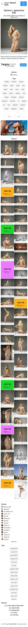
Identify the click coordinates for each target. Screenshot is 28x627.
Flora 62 (6, 523)
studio (5, 89)
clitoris (11, 93)
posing (6, 97)
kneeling (13, 97)
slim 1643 (14, 562)
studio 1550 (14, 572)
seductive (4, 101)
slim (24, 93)
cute (11, 89)
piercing (21, 97)
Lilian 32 (6, 539)
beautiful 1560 (14, 569)
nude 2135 (14, 552)
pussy (18, 85)
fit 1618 (14, 565)
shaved (21, 82)
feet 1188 (14, 593)
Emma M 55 (7, 527)
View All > (14, 541)
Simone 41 (7, 534)
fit (18, 101)
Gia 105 (6, 516)
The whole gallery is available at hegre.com (14, 16)
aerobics (15, 105)
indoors (18, 93)
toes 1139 (14, 596)
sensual (23, 105)
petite (11, 85)
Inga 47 (6, 532)
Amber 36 (6, 537)
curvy (16, 89)
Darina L (15, 75)
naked (4, 93)
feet (23, 85)
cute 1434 (14, 582)
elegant (24, 101)
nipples (7, 82)
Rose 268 (6, 509)
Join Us (23, 3)
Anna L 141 (7, 514)
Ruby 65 (6, 521)
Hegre (10, 3)
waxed (6, 109)
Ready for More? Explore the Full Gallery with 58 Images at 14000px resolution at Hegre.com (14, 57)
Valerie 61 (6, 525)
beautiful (12, 101)
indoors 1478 (14, 579)
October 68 (7, 518)
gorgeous (14, 109)
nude (22, 89)
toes (9, 105)
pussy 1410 (14, 586)
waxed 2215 (14, 548)
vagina (21, 109)
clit (4, 105)
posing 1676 (14, 559)
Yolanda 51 (7, 530)
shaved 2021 (14, 555)
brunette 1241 (14, 589)
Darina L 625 (7, 507)
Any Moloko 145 (8, 511)
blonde (5, 85)
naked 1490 (14, 576)
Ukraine (14, 82)
